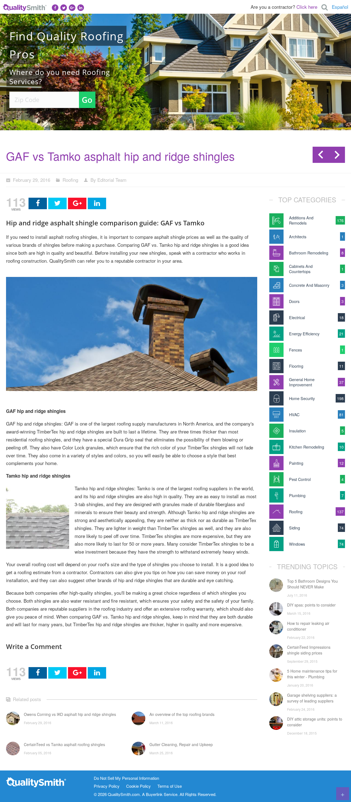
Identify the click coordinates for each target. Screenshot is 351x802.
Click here (306, 6)
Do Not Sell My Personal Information (126, 778)
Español (340, 6)
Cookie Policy (138, 786)
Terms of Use (169, 786)
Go (87, 99)
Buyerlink (154, 794)
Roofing (70, 179)
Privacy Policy (107, 786)
